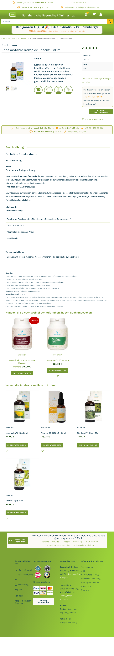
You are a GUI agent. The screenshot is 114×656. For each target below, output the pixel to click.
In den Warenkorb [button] (22, 373)
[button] (92, 119)
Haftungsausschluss (90, 582)
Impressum (86, 586)
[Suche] (110, 21)
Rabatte (19, 595)
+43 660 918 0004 (80, 2)
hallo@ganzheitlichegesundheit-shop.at (81, 7)
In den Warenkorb (101, 111)
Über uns (85, 590)
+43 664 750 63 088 (93, 128)
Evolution (25, 38)
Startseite (5, 38)
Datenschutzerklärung (91, 578)
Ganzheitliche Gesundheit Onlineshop (48, 15)
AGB (83, 571)
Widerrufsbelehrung (90, 575)
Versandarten (87, 567)
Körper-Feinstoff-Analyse (23, 601)
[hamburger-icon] (12, 15)
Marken (15, 38)
